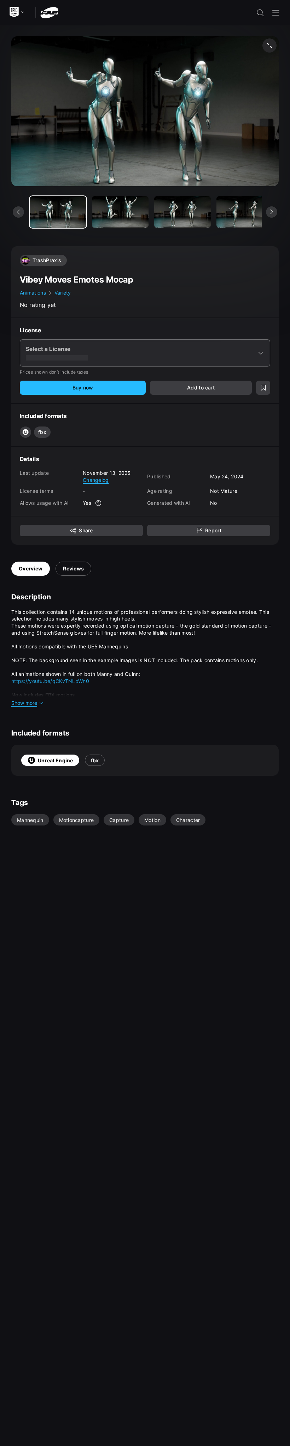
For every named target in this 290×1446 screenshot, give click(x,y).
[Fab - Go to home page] (49, 12)
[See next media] (271, 212)
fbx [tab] (95, 760)
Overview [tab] (30, 568)
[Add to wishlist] (263, 388)
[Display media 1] (120, 212)
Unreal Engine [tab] (55, 760)
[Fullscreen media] (269, 45)
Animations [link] (33, 293)
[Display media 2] (182, 212)
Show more (24, 703)
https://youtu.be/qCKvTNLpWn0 (50, 681)
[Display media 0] (58, 212)
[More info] (98, 503)
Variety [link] (62, 293)
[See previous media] (18, 212)
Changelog (96, 480)
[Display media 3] (244, 212)
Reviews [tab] (73, 568)
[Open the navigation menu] (276, 12)
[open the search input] (260, 12)
